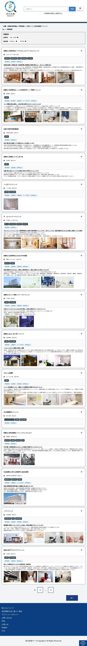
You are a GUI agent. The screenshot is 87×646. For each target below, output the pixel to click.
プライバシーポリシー (10, 614)
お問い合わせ (7, 618)
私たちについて (8, 608)
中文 (3, 631)
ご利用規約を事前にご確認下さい (53, 13)
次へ (72, 598)
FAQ (3, 621)
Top (3, 29)
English (4, 627)
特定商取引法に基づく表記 (12, 611)
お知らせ (5, 624)
